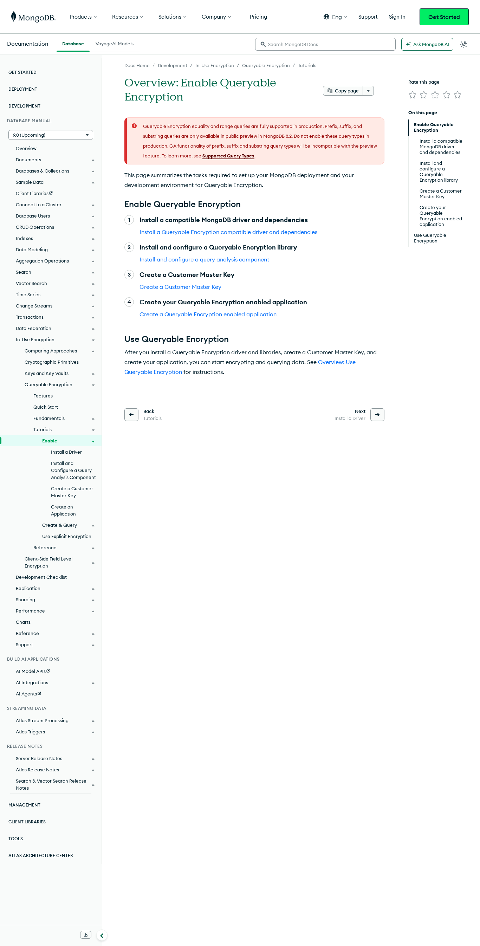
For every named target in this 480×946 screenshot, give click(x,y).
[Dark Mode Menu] (464, 44)
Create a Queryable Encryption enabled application (208, 314)
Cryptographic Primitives (52, 362)
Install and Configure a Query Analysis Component (73, 470)
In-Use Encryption (214, 65)
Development (172, 65)
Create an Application (63, 510)
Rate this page (424, 82)
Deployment (22, 89)
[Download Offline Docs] (85, 935)
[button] (335, 17)
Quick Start (45, 407)
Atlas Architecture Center (40, 855)
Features (43, 396)
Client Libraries (27, 821)
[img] (412, 95)
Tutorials (307, 65)
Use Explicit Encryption (66, 536)
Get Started (444, 16)
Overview (26, 148)
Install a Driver (66, 452)
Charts (23, 622)
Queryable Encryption (266, 65)
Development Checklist (41, 577)
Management (24, 805)
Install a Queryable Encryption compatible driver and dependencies (228, 231)
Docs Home (137, 65)
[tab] (73, 43)
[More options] (368, 91)
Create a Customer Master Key (180, 286)
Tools (15, 838)
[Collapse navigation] (102, 935)
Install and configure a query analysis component (204, 259)
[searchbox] (325, 44)
